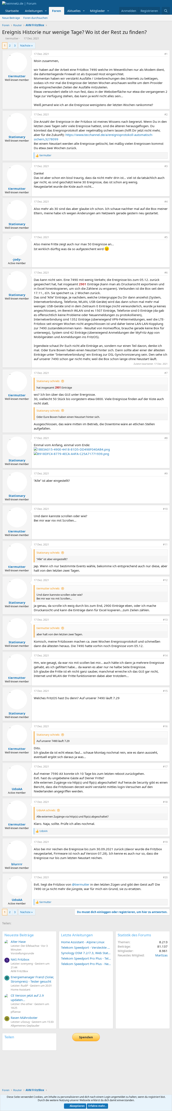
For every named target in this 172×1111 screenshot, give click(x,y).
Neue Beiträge (11, 18)
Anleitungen (34, 11)
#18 (165, 802)
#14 (165, 655)
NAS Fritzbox (20, 959)
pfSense (16, 1012)
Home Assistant (20, 989)
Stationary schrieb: (48, 381)
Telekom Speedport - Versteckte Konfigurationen (86, 947)
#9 (166, 473)
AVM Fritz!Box (19, 971)
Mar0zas (161, 955)
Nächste (25, 45)
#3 (166, 166)
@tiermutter (80, 884)
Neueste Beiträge (19, 935)
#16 (165, 726)
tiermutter (11, 38)
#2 (166, 114)
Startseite (12, 11)
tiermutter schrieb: (48, 588)
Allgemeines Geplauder (25, 1025)
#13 (165, 619)
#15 (165, 691)
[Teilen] (160, 54)
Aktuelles (74, 11)
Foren (56, 11)
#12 (165, 580)
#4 (166, 201)
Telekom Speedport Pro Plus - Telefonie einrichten (86, 958)
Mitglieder (97, 11)
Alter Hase (18, 941)
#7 (166, 373)
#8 (166, 438)
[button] (46, 11)
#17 (165, 766)
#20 (165, 877)
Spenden (86, 1037)
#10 (165, 509)
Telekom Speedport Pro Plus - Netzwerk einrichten (86, 964)
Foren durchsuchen (35, 18)
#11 (165, 544)
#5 (166, 237)
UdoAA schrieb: (46, 810)
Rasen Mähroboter (24, 1017)
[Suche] (166, 11)
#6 (166, 272)
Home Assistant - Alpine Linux (82, 942)
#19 (165, 842)
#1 (166, 54)
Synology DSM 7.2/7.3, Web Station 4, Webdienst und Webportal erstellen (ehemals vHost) (86, 953)
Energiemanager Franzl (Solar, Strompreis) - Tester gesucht (32, 979)
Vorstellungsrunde (22, 953)
